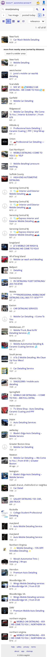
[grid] (13, 21)
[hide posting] (15, 42)
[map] (23, 21)
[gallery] (18, 21)
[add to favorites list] (11, 39)
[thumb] (8, 21)
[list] (3, 21)
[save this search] (43, 9)
